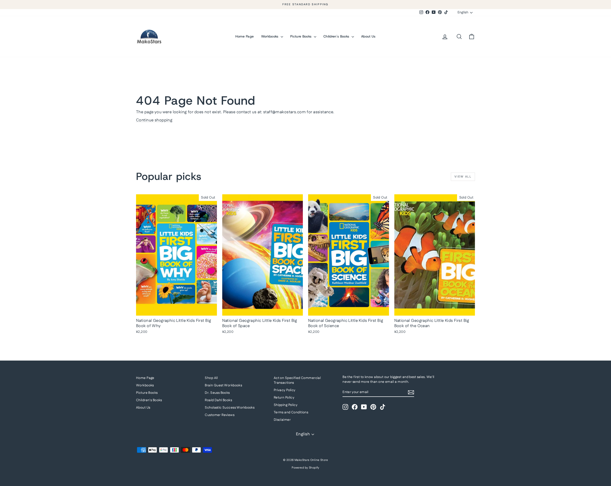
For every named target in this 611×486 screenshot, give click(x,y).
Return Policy (284, 397)
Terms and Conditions (291, 412)
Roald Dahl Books (218, 400)
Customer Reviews (219, 415)
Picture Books (301, 36)
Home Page (244, 36)
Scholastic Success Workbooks (229, 407)
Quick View (176, 310)
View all (462, 177)
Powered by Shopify (305, 468)
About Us (368, 36)
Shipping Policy (285, 405)
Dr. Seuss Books (217, 392)
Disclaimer (282, 419)
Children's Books (336, 36)
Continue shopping (154, 120)
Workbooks (270, 36)
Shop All (211, 378)
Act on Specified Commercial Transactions (297, 380)
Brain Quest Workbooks (223, 385)
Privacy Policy (284, 390)
